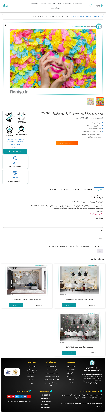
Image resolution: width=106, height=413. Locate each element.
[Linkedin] (21, 396)
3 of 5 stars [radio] (96, 214)
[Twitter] (17, 396)
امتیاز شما (100, 211)
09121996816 (46, 395)
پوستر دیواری (77, 3)
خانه (102, 16)
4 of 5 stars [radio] (93, 214)
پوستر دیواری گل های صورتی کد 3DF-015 (79, 347)
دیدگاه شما (99, 218)
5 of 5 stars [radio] (90, 214)
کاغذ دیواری (67, 3)
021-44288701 (45, 405)
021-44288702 (45, 408)
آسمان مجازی (33, 3)
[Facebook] (25, 396)
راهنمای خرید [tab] (52, 189)
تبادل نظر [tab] (99, 189)
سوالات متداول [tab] (65, 189)
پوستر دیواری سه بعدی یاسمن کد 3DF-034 (26, 299)
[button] (5, 25)
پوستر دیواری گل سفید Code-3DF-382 (79, 299)
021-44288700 (46, 402)
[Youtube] (9, 396)
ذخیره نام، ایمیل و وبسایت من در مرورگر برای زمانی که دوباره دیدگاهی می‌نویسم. (75, 246)
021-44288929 (45, 398)
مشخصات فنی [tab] (87, 189)
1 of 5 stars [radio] (101, 214)
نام (102, 230)
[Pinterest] (13, 396)
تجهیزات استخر (55, 8)
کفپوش (59, 3)
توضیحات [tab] (76, 189)
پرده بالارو (43, 3)
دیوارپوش (51, 3)
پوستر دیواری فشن (74, 16)
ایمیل (101, 238)
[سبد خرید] (7, 5)
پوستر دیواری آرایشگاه (85, 16)
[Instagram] (29, 396)
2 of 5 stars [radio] (99, 214)
